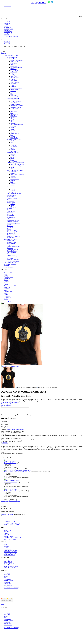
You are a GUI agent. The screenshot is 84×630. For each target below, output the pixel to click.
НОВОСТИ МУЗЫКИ (10, 521)
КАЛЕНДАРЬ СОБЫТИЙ (11, 524)
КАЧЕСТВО (7, 531)
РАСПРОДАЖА (8, 580)
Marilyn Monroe (8, 291)
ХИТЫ (6, 577)
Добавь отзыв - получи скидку (15, 429)
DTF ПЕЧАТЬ (8, 585)
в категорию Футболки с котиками (10, 301)
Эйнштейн (7, 288)
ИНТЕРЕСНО (8, 565)
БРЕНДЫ (6, 576)
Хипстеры (7, 287)
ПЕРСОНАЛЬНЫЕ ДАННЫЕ (12, 537)
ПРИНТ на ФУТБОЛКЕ (10, 553)
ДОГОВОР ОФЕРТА (10, 539)
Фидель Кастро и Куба (10, 285)
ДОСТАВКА (7, 549)
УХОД (6, 544)
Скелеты (6, 281)
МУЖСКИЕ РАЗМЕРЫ (10, 550)
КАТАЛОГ (7, 574)
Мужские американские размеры (10, 402)
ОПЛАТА (6, 547)
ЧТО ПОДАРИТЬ (9, 563)
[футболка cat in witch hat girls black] (8, 377)
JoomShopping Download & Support (10, 501)
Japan (5, 293)
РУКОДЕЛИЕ (8, 562)
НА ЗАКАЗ (7, 582)
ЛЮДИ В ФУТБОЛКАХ (11, 567)
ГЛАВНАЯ (7, 42)
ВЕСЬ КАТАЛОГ (9, 272)
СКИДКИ (7, 533)
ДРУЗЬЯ (6, 534)
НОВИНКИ (7, 579)
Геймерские (7, 297)
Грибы (6, 299)
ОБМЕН (6, 546)
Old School (7, 294)
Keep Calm (7, 296)
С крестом (7, 283)
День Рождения (8, 277)
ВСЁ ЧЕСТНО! (8, 536)
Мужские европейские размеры (9, 404)
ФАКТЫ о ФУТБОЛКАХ (11, 566)
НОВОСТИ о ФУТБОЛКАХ (12, 523)
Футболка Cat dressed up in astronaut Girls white (17, 471)
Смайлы (6, 284)
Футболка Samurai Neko (10, 482)
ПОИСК (6, 586)
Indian (5, 290)
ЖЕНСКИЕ (7, 43)
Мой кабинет (7, 6)
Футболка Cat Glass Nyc (10, 490)
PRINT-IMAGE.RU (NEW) (11, 588)
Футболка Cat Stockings (10, 463)
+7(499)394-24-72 (38, 3)
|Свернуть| (3, 53)
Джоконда (7, 278)
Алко (5, 274)
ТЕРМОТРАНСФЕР (9, 555)
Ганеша (6, 275)
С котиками (7, 44)
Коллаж (6, 280)
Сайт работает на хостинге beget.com (11, 595)
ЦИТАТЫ (7, 560)
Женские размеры (6, 405)
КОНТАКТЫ (7, 530)
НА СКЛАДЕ (8, 583)
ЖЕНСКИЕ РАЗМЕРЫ (10, 552)
